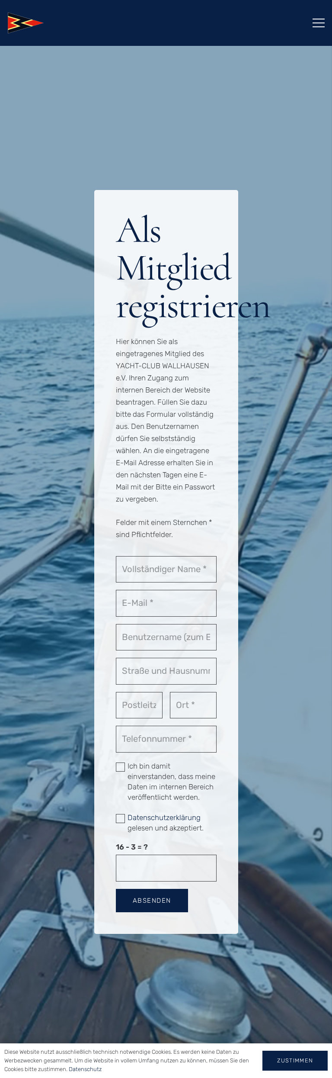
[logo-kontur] (25, 23)
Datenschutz (85, 1069)
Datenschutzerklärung (164, 817)
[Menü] (318, 23)
